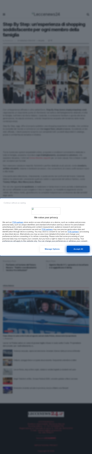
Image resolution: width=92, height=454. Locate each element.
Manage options (52, 249)
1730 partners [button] (17, 222)
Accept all (78, 249)
